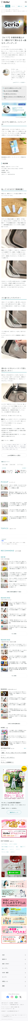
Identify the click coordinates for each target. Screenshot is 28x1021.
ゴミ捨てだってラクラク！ (10, 94)
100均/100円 (14, 9)
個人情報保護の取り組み (13, 1011)
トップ (2, 9)
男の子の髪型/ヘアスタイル (8, 846)
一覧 (24, 748)
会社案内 (3, 1011)
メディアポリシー (5, 1004)
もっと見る (14, 633)
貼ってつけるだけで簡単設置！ (11, 91)
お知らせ (22, 1004)
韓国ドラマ (22, 846)
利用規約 (16, 1002)
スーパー (13, 6)
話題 (26, 6)
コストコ (12, 849)
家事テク (4, 959)
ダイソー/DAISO (13, 844)
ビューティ (5, 968)
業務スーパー (4, 849)
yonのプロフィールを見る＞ (19, 82)
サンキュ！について (5, 1007)
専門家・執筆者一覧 (15, 1007)
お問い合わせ (4, 1002)
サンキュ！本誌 (5, 852)
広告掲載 (11, 1002)
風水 (17, 846)
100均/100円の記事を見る (14, 723)
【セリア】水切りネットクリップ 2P (12, 88)
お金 (3, 955)
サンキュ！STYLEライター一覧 (7, 1008)
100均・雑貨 (7, 9)
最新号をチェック (14, 812)
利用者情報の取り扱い (14, 1004)
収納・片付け (5, 964)
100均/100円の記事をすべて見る (14, 591)
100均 (7, 6)
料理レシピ (20, 6)
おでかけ (13, 852)
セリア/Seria (20, 464)
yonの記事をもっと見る (14, 455)
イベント (18, 849)
